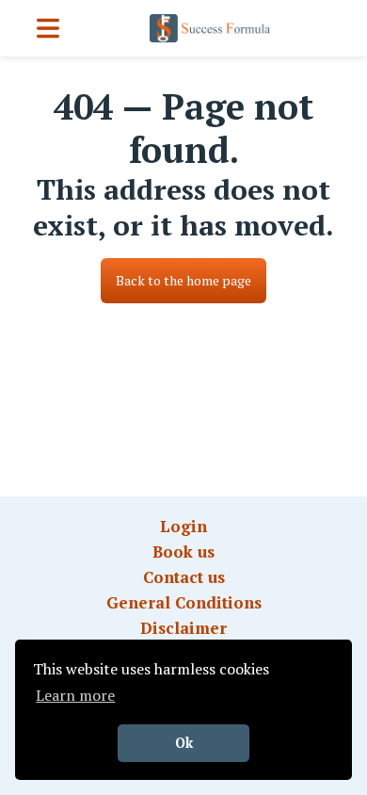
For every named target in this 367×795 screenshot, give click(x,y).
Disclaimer (183, 628)
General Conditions (184, 602)
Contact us (184, 577)
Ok (184, 743)
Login (183, 526)
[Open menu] (48, 28)
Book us (183, 551)
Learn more (75, 695)
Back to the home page (183, 280)
